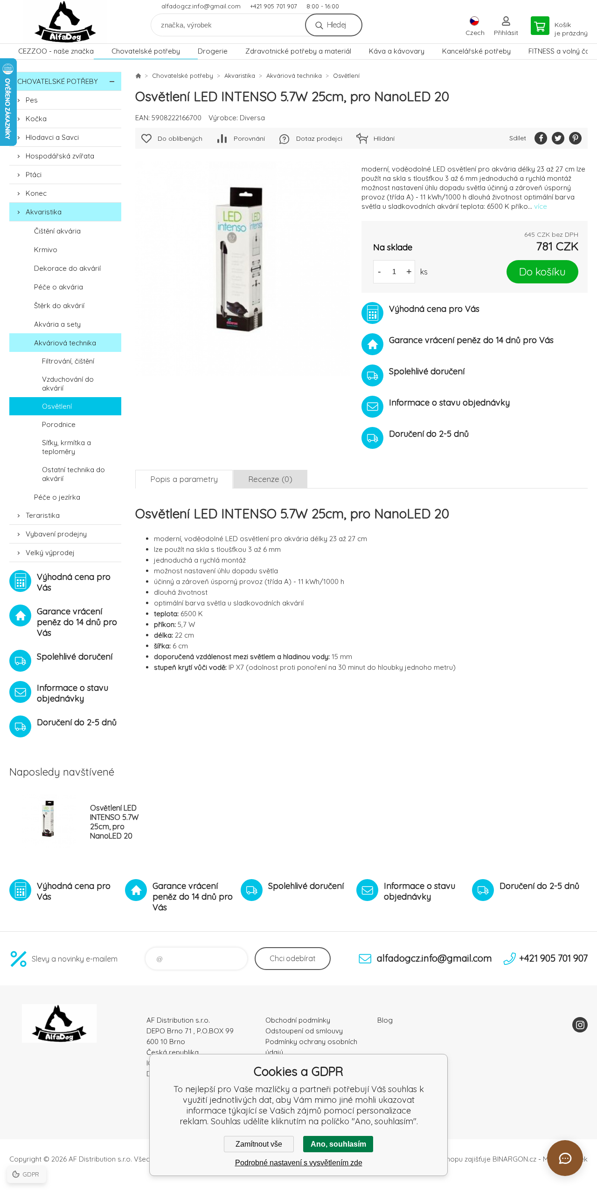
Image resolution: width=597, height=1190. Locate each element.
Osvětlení (57, 406)
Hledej (336, 24)
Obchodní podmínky (297, 1020)
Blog (385, 1020)
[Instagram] (580, 1024)
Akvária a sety (57, 324)
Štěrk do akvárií (59, 305)
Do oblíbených (180, 138)
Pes (32, 100)
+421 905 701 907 (273, 6)
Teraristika (43, 515)
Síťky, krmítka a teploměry (66, 447)
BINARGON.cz (514, 1159)
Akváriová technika (65, 342)
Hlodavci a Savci (52, 137)
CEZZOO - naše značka (56, 51)
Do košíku (542, 271)
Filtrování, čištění (68, 361)
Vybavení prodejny (56, 534)
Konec (36, 193)
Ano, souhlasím (338, 1144)
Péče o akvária (58, 286)
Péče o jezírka (57, 497)
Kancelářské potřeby (476, 51)
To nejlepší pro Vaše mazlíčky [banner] (65, 21)
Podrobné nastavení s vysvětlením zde (298, 1163)
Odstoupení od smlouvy (304, 1030)
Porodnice (59, 424)
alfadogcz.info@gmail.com (201, 6)
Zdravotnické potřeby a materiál (298, 51)
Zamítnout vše (259, 1144)
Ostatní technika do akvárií (73, 474)
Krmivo (45, 249)
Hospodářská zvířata (60, 155)
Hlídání (384, 138)
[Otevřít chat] (565, 1158)
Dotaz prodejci (319, 138)
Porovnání (249, 138)
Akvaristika (44, 211)
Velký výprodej (50, 552)
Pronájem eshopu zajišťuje (448, 1159)
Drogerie (213, 51)
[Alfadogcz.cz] (138, 75)
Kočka (36, 118)
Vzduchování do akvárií (68, 383)
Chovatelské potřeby (145, 51)
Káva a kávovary (396, 51)
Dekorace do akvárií (67, 268)
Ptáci (34, 174)
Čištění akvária (57, 231)
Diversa (252, 117)
